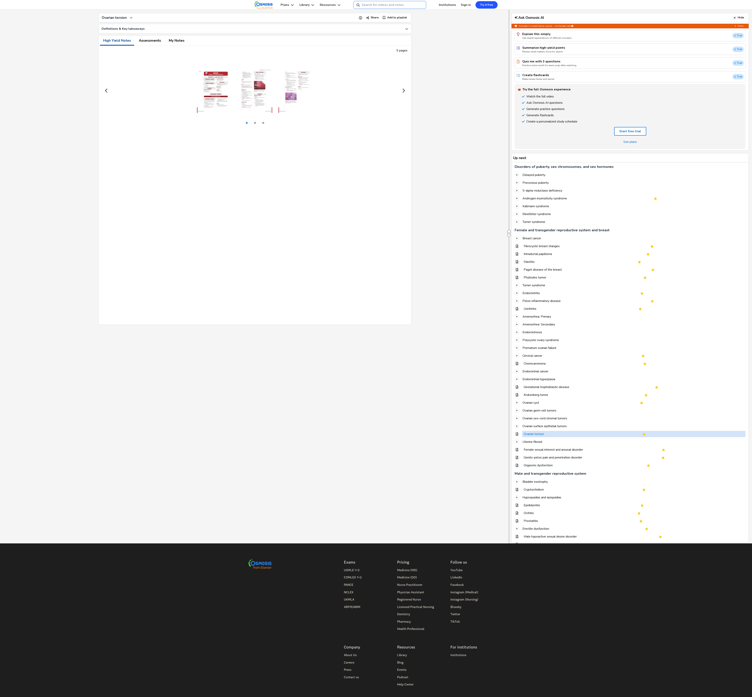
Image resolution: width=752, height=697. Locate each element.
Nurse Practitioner (409, 585)
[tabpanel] (255, 185)
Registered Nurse (409, 599)
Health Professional (410, 629)
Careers (349, 662)
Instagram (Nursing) (464, 599)
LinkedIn (456, 577)
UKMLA (349, 599)
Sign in (466, 5)
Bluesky (455, 607)
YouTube (456, 570)
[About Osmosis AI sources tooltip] (572, 26)
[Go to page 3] (263, 122)
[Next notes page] (403, 90)
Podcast (402, 677)
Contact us (351, 677)
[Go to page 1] (246, 122)
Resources (328, 5)
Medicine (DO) (407, 577)
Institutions (447, 5)
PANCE (348, 585)
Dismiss (741, 26)
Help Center (405, 684)
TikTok (455, 621)
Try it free (486, 5)
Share (375, 17)
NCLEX (348, 592)
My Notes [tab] (176, 40)
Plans (285, 5)
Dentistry (403, 614)
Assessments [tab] (150, 40)
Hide (741, 17)
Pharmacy (404, 621)
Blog (400, 662)
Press (348, 670)
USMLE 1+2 (351, 570)
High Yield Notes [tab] (117, 40)
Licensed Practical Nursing (415, 607)
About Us (350, 655)
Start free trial (630, 131)
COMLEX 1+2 (353, 577)
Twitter (455, 614)
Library (304, 5)
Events (402, 670)
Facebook (457, 585)
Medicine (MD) (407, 570)
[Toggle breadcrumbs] (131, 17)
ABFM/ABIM (352, 607)
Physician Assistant (410, 592)
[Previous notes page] (106, 90)
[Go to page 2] (255, 122)
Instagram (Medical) (464, 592)
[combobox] (389, 4)
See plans (630, 142)
